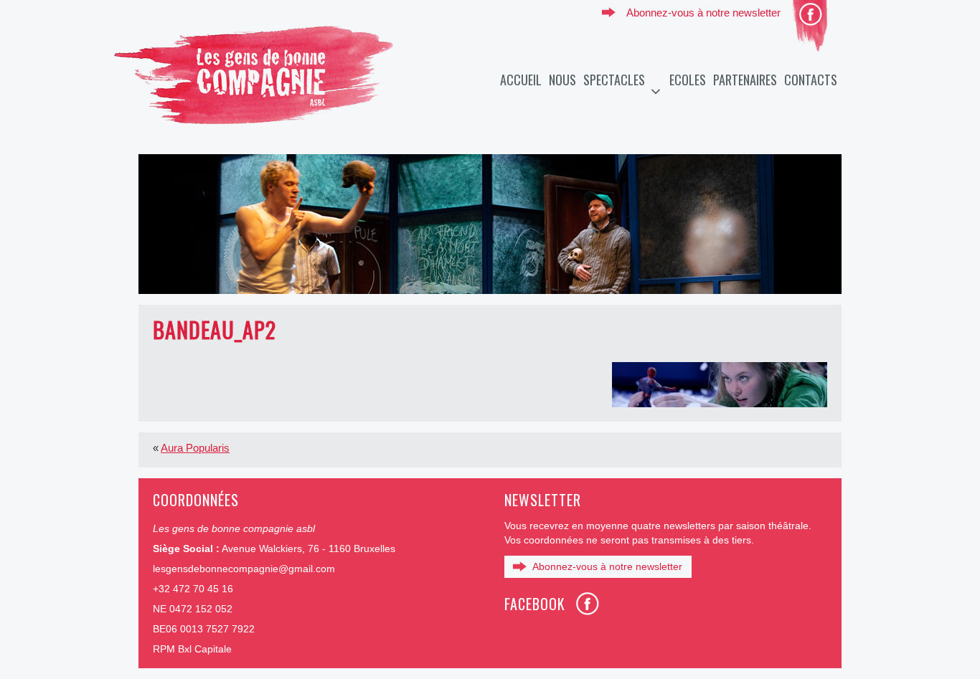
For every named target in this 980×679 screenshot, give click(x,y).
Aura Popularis (195, 448)
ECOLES (687, 79)
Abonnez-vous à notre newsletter (703, 12)
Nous (562, 79)
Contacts (810, 79)
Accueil (521, 79)
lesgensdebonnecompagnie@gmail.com (244, 568)
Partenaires (745, 79)
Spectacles (614, 79)
